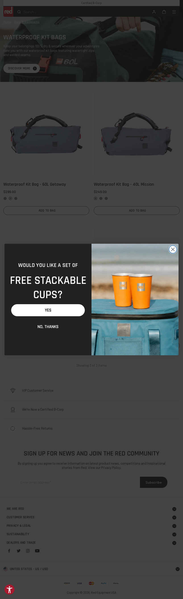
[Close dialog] (173, 249)
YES (48, 310)
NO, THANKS (47, 327)
